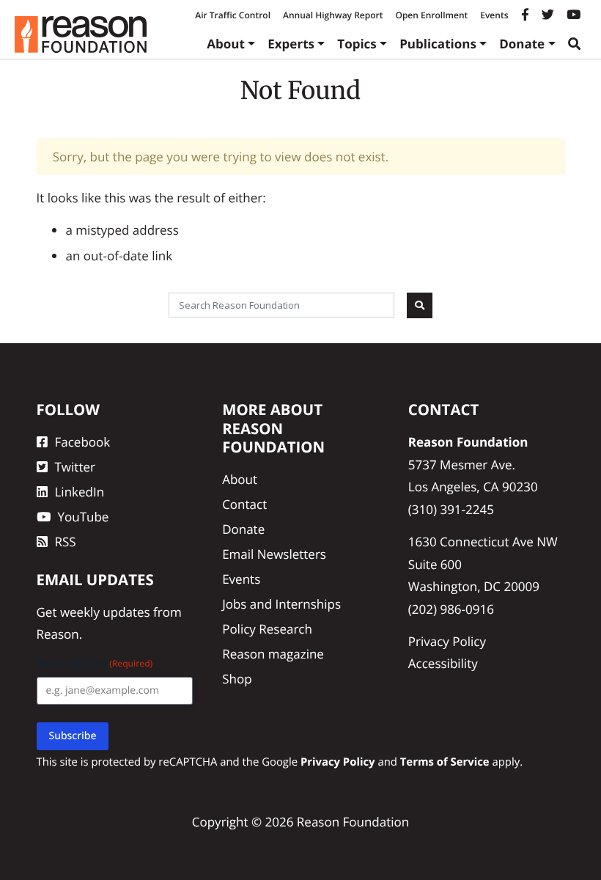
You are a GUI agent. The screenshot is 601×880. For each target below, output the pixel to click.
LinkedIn (80, 491)
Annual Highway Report (333, 15)
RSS (65, 541)
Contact (244, 504)
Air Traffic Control (232, 15)
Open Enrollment (431, 15)
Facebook (83, 441)
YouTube (83, 516)
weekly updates (105, 612)
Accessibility (443, 663)
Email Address (95, 663)
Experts (291, 43)
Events (494, 15)
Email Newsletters (274, 554)
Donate (522, 43)
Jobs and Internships (281, 603)
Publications (437, 43)
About (226, 43)
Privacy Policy (447, 641)
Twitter (75, 466)
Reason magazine (273, 653)
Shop (236, 678)
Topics (357, 43)
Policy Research (267, 628)
